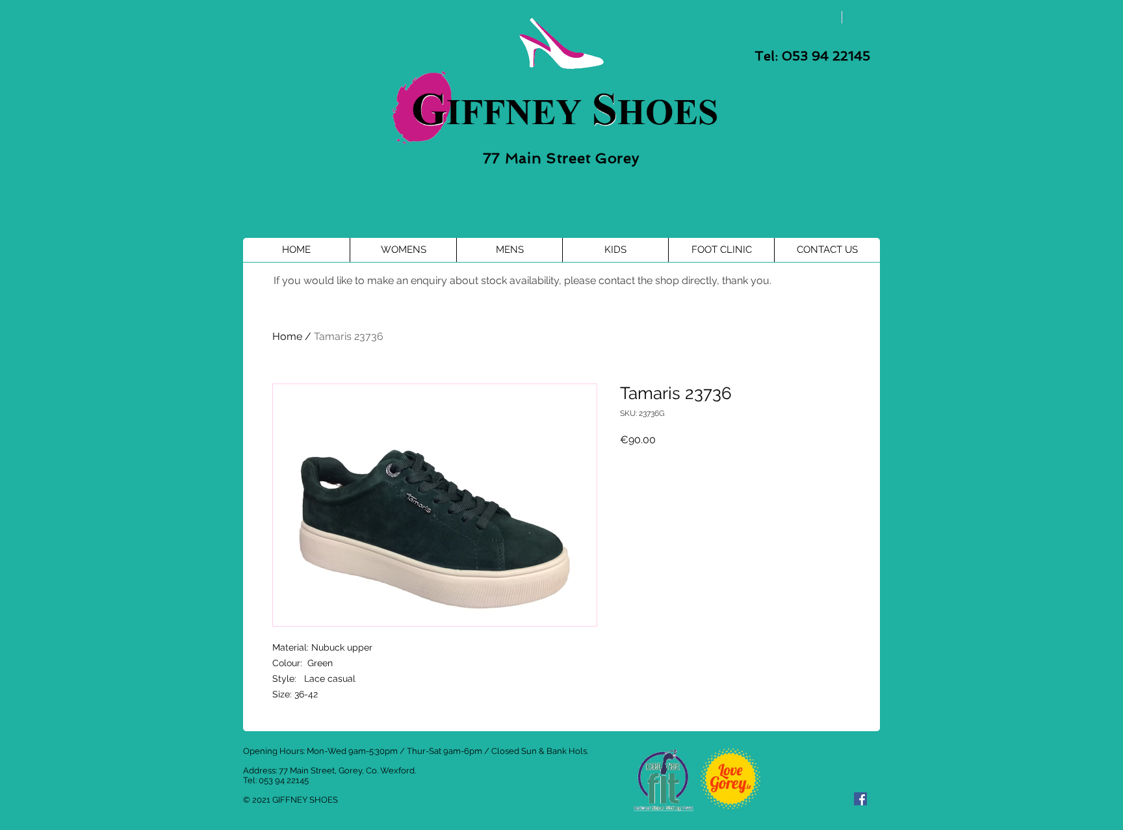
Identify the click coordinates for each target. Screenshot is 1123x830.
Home (287, 336)
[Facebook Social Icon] (860, 798)
